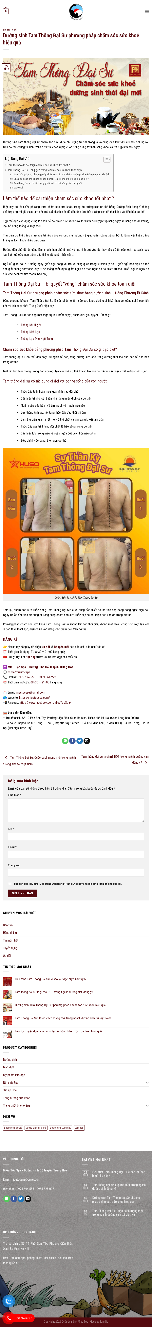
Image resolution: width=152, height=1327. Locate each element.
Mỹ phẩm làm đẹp (14, 1075)
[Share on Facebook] (72, 741)
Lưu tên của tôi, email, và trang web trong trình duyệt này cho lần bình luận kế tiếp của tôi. (68, 884)
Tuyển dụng (10, 948)
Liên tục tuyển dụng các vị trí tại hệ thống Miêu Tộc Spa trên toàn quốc (59, 1031)
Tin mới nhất (10, 30)
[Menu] (146, 11)
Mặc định (8, 1067)
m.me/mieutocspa (19, 672)
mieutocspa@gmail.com (30, 692)
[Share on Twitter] (79, 741)
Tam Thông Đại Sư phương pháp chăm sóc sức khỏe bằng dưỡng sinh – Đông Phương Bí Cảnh (61, 174)
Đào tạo (8, 925)
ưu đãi (46, 647)
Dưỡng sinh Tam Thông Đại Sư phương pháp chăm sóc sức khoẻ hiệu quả (60, 1005)
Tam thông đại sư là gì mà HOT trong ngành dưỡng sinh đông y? (54, 992)
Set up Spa (10, 1090)
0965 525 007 (45, 1189)
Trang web (14, 865)
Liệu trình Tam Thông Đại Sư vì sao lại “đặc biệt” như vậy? (50, 979)
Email (12, 847)
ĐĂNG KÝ (18, 187)
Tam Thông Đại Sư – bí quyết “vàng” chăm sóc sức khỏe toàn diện (45, 170)
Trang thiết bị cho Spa (16, 1105)
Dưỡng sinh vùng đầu (60, 1127)
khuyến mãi (61, 647)
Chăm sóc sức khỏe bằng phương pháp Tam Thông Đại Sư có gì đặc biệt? (51, 178)
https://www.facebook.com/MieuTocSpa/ (45, 702)
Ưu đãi (7, 956)
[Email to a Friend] (87, 741)
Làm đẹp (79, 1127)
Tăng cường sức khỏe (16, 1098)
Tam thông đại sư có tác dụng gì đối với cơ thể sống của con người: (48, 183)
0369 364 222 (47, 677)
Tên (11, 829)
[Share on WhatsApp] (65, 741)
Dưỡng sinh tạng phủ (36, 1127)
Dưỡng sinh (10, 1060)
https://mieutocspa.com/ (34, 698)
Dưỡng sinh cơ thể (13, 1127)
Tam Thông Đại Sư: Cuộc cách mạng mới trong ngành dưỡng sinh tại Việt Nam (63, 1018)
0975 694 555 (26, 677)
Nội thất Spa (10, 1083)
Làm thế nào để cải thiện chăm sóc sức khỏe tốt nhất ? (39, 165)
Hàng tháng (10, 933)
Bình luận (14, 795)
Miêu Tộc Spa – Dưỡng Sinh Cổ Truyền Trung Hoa (40, 667)
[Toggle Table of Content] (105, 159)
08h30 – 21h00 (39, 682)
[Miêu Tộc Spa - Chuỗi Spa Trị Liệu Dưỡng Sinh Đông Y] (76, 11)
